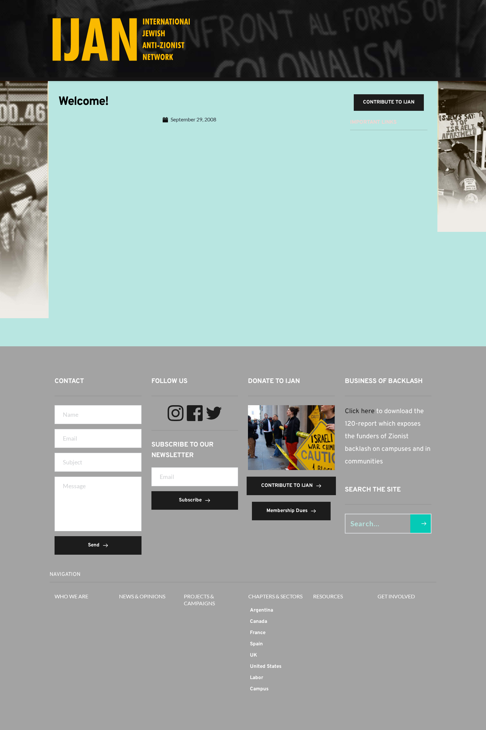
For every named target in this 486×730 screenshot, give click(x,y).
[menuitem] (275, 611)
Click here (360, 411)
